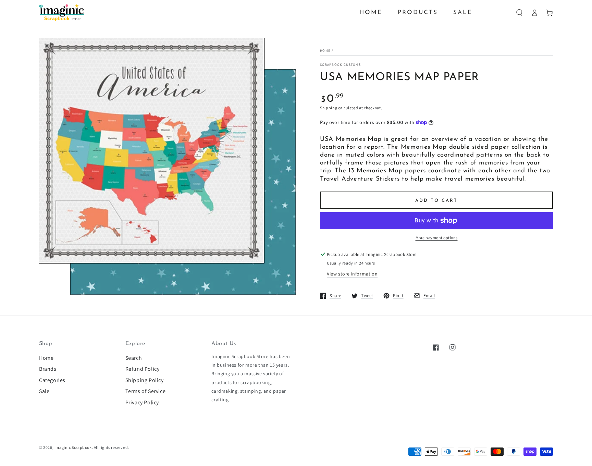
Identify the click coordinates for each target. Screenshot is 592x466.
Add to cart (436, 200)
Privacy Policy (142, 402)
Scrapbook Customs (340, 64)
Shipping (328, 107)
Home (325, 50)
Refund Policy (142, 368)
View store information (352, 274)
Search (133, 357)
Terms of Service (145, 391)
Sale (44, 391)
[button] (519, 12)
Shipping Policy (144, 380)
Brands (48, 368)
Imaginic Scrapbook (73, 447)
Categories (52, 380)
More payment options (437, 237)
